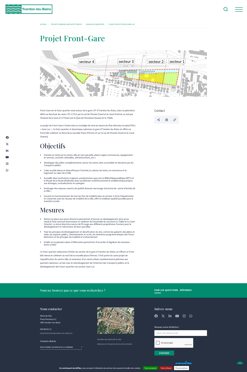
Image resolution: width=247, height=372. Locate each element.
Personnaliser (181, 368)
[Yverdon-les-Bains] (28, 11)
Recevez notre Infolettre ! (166, 327)
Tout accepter (150, 368)
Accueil (43, 24)
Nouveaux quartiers (95, 24)
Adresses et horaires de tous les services (114, 344)
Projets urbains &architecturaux (66, 24)
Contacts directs (48, 341)
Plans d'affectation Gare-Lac (122, 24)
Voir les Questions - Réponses (173, 290)
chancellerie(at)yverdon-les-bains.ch (56, 333)
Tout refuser (166, 368)
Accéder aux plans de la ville (109, 339)
